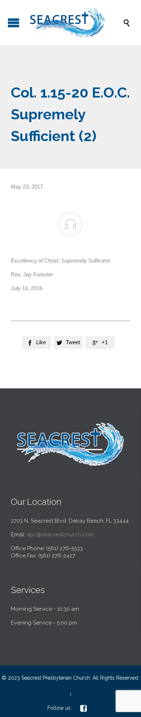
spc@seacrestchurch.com (60, 534)
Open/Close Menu (13, 22)
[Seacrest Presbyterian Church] (74, 22)
